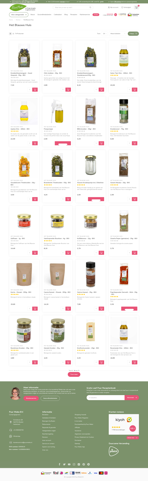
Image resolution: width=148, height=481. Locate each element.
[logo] (24, 7)
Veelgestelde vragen (49, 431)
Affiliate (77, 427)
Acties (96, 14)
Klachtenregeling (47, 434)
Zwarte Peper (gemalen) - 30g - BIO (123, 238)
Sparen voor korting (48, 447)
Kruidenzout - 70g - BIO (119, 129)
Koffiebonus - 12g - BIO (86, 238)
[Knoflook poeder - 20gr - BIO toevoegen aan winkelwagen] (101, 362)
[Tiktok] (79, 464)
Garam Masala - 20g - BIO (120, 183)
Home (11, 20)
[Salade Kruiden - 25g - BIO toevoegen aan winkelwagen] (68, 362)
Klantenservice (85, 14)
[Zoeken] (90, 7)
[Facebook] (59, 464)
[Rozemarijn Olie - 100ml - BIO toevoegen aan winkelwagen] (134, 362)
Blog (66, 14)
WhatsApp (16, 436)
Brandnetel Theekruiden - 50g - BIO (57, 183)
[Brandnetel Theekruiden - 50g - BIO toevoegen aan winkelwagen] (68, 199)
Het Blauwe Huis (28, 20)
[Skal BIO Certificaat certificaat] (56, 473)
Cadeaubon (58, 14)
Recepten (73, 14)
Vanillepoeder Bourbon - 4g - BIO (56, 238)
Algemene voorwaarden (82, 434)
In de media (78, 421)
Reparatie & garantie (49, 427)
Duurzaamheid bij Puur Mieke (84, 424)
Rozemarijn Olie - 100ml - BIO (121, 348)
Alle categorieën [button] (17, 15)
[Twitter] (64, 464)
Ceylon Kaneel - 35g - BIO (86, 292)
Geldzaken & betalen (49, 418)
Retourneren (46, 424)
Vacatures (78, 431)
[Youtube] (69, 464)
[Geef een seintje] (63, 143)
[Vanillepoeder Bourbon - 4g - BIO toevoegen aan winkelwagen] (68, 253)
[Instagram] (74, 464)
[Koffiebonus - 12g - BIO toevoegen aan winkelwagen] (101, 253)
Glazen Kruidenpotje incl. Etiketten (90, 183)
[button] (113, 7)
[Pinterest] (83, 464)
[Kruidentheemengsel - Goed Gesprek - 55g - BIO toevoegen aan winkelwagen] (35, 90)
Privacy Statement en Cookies (84, 437)
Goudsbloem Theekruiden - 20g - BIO (23, 184)
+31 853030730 (18, 430)
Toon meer (74, 374)
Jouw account (46, 440)
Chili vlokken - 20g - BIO (53, 73)
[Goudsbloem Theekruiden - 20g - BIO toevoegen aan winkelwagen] (35, 199)
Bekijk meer (131, 438)
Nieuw (32, 14)
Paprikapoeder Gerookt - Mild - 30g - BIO (123, 293)
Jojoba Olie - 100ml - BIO (20, 129)
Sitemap (77, 444)
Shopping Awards (80, 415)
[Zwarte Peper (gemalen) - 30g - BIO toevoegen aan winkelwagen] (134, 253)
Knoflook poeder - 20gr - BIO (88, 348)
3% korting (117, 2)
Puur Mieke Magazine (81, 418)
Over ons (45, 450)
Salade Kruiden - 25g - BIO (54, 348)
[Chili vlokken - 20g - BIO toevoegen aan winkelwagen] (68, 90)
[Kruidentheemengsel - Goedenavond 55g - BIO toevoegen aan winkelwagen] (101, 90)
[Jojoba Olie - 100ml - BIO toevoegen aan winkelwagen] (35, 143)
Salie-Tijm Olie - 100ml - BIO (121, 73)
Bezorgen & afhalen (48, 421)
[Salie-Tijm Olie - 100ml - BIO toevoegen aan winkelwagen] (134, 90)
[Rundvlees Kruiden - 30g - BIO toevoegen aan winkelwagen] (35, 362)
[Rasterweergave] (10, 33)
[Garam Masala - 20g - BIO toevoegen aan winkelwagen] (134, 199)
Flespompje (48, 129)
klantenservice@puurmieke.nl (22, 442)
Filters (132, 34)
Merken (18, 20)
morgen (62, 2)
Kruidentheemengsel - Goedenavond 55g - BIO (86, 74)
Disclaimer (78, 440)
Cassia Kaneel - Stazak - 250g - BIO (57, 292)
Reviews (45, 437)
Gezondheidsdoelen (44, 14)
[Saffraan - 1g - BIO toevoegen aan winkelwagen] (35, 253)
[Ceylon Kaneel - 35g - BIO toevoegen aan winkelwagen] (101, 309)
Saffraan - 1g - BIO (18, 238)
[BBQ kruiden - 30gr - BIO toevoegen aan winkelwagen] (101, 143)
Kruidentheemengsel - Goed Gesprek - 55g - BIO (21, 74)
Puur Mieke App (80, 447)
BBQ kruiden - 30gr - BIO (86, 129)
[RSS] (88, 464)
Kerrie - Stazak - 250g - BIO (21, 292)
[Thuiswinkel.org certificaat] (133, 14)
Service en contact (48, 444)
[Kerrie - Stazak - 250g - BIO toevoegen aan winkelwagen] (35, 309)
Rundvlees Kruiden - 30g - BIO (22, 348)
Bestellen (45, 415)
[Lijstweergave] (13, 33)
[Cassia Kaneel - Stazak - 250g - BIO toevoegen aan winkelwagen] (68, 309)
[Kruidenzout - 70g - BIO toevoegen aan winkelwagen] (134, 143)
